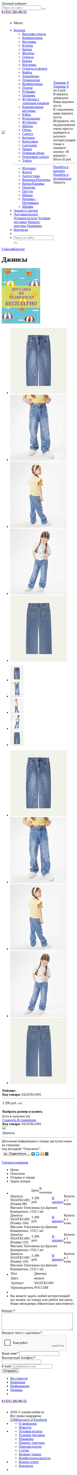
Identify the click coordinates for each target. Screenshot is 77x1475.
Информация (19, 1386)
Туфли (27, 160)
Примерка (34, 226)
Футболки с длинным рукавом (35, 101)
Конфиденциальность (34, 1458)
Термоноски (31, 80)
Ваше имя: (10, 1353)
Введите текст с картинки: (22, 1333)
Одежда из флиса (34, 68)
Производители (30, 1446)
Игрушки (29, 168)
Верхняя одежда (34, 34)
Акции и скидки (26, 210)
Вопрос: (8, 1311)
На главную (19, 1378)
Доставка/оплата (26, 214)
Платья (27, 88)
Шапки (27, 195)
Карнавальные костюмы (32, 109)
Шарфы (27, 206)
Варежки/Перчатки (36, 180)
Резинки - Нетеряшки (30, 201)
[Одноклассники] (42, 1154)
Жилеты (28, 53)
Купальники (31, 118)
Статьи (24, 1450)
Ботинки (28, 137)
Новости (25, 1427)
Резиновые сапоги (35, 157)
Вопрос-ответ (29, 1462)
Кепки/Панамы (33, 183)
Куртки (27, 45)
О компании (28, 1423)
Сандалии (29, 145)
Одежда (28, 57)
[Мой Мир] (46, 1154)
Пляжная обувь (33, 153)
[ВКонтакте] (33, 1154)
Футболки (29, 122)
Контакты (21, 229)
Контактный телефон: (18, 1357)
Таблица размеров (15, 1162)
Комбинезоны (32, 38)
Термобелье (30, 76)
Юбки (26, 114)
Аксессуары (31, 176)
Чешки (27, 149)
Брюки (27, 49)
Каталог (19, 30)
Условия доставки (32, 1435)
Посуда (27, 191)
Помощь (16, 1390)
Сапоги (27, 134)
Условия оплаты (25, 218)
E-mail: (7, 1366)
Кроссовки (30, 141)
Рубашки (28, 91)
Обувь (26, 130)
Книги (27, 172)
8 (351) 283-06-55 (14, 12)
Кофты (27, 72)
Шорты (27, 126)
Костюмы (29, 41)
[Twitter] (38, 1154)
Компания (17, 1382)
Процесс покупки (32, 1443)
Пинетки (28, 187)
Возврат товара (30, 1454)
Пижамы (28, 95)
